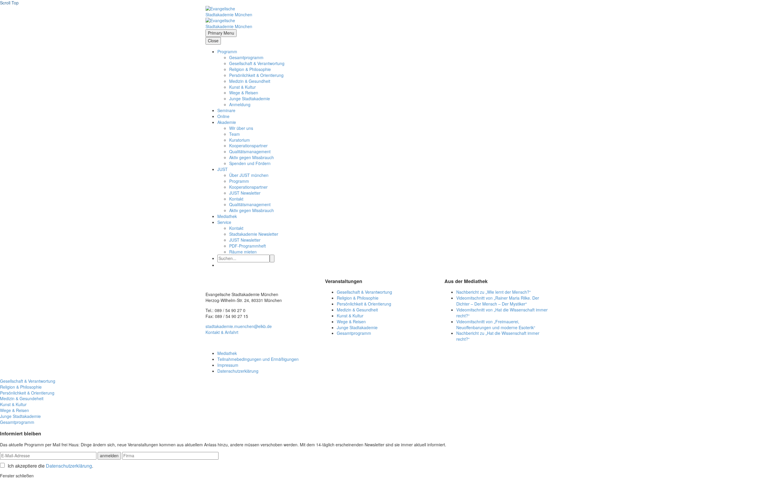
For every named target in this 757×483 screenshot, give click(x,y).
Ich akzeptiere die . (50, 466)
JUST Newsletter (245, 193)
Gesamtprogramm (246, 57)
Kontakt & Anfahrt (222, 332)
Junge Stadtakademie (249, 98)
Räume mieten (243, 252)
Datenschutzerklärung (237, 371)
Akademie (226, 122)
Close (213, 40)
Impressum (227, 365)
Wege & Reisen (243, 93)
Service (224, 222)
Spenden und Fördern (250, 163)
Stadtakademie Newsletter (253, 234)
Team (234, 134)
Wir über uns (241, 128)
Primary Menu (221, 33)
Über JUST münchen (248, 175)
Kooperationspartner (248, 145)
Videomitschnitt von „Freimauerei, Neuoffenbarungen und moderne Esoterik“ (495, 324)
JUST (222, 169)
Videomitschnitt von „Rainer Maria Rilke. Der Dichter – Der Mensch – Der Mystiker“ (497, 301)
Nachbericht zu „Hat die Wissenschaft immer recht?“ (497, 336)
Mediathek (227, 216)
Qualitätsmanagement (250, 151)
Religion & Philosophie (250, 69)
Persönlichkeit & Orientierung (256, 75)
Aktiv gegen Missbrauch (251, 157)
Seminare (226, 110)
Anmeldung (239, 104)
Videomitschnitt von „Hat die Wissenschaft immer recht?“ (502, 313)
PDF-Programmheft (247, 246)
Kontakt (236, 199)
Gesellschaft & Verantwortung (256, 63)
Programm (227, 51)
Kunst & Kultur (242, 87)
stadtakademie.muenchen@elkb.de (239, 326)
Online (223, 116)
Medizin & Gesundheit (249, 81)
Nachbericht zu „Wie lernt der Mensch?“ (493, 292)
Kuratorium (239, 140)
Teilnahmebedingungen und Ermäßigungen (258, 359)
